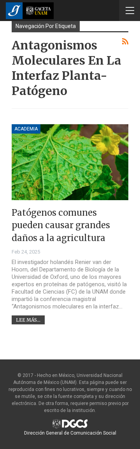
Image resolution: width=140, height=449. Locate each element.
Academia (26, 129)
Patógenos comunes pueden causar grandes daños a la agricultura (61, 225)
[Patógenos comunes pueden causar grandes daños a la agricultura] (70, 162)
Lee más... (28, 320)
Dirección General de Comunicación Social (70, 433)
